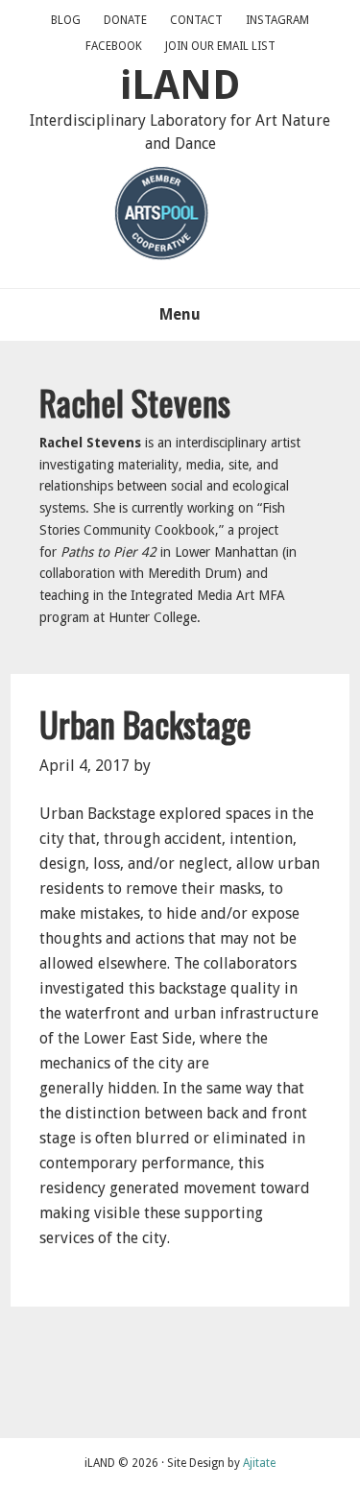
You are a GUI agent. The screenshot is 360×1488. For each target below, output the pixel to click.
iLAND (180, 84)
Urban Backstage (145, 723)
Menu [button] (180, 314)
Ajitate (259, 1463)
